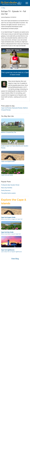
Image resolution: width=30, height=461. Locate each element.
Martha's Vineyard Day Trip (8, 132)
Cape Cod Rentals (6, 108)
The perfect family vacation (8, 193)
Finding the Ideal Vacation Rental (10, 185)
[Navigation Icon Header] (26, 3)
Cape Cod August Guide (8, 161)
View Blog (15, 258)
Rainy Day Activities (6, 188)
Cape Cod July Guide (7, 175)
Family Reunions (5, 190)
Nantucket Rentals (17, 108)
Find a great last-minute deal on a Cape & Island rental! (15, 73)
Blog (4, 8)
